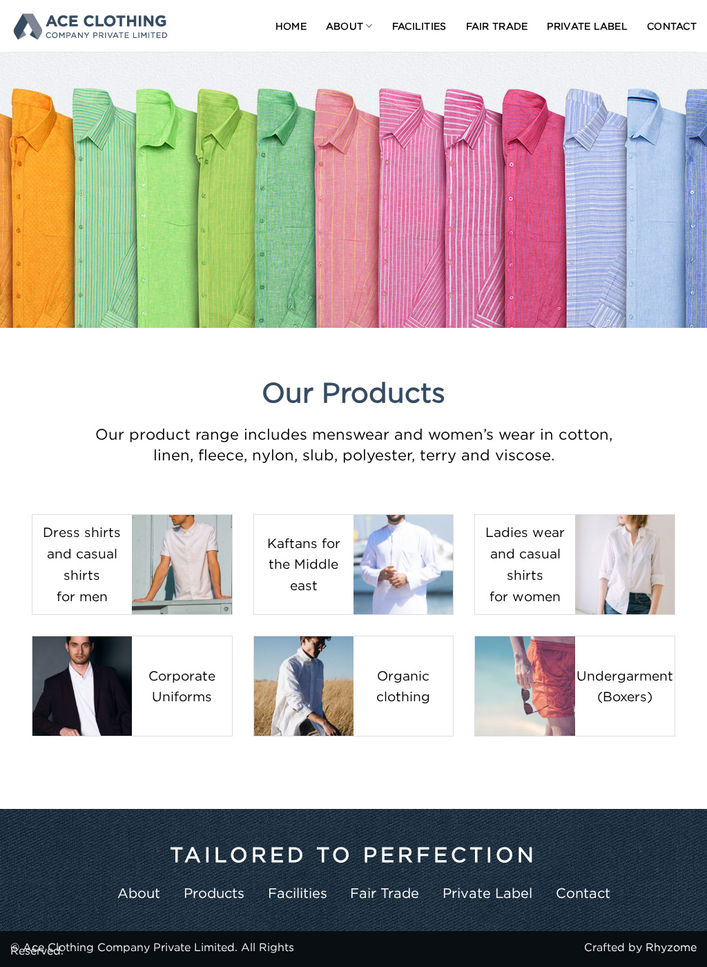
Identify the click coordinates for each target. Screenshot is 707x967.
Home (291, 26)
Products (214, 893)
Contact (672, 26)
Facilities (419, 26)
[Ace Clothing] (89, 26)
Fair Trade (497, 26)
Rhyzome (671, 947)
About (344, 26)
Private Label (587, 26)
